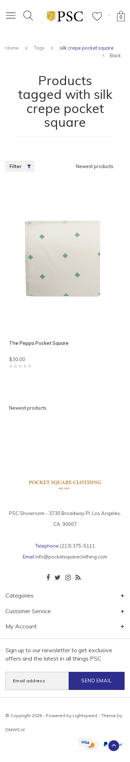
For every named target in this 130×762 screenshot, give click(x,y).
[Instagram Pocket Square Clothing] (68, 577)
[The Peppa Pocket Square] (65, 259)
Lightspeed (85, 715)
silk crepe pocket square (87, 48)
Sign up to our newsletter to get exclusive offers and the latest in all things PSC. (58, 654)
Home (12, 48)
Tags (39, 48)
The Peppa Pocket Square (39, 343)
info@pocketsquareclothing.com (71, 557)
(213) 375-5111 (77, 546)
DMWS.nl (15, 729)
